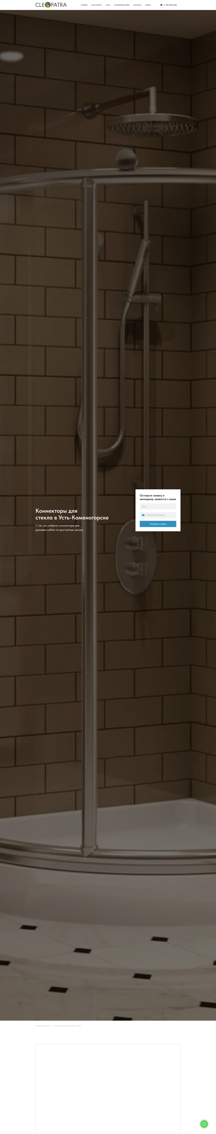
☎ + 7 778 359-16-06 (168, 5)
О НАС (108, 5)
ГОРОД (148, 5)
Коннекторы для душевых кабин (68, 1025)
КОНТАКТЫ (137, 5)
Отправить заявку (158, 524)
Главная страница (43, 1025)
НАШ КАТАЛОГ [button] (96, 5)
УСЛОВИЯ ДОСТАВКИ (122, 5)
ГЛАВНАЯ (84, 5)
